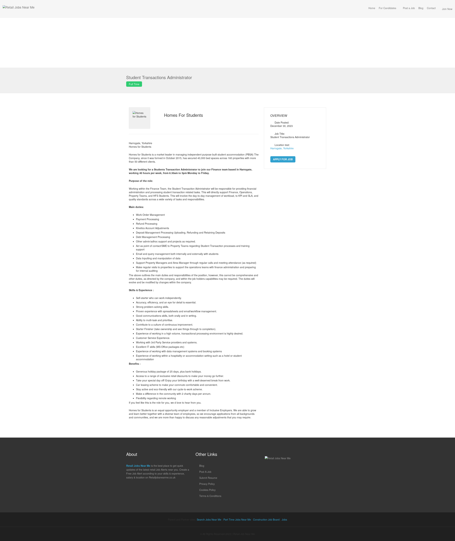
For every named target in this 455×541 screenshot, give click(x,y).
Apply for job (283, 159)
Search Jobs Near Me (209, 519)
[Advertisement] (227, 43)
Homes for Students (183, 115)
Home (371, 8)
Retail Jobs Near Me (138, 465)
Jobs (284, 519)
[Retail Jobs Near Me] (18, 9)
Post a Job (409, 8)
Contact (431, 8)
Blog (420, 8)
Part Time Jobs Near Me (237, 519)
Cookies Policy (207, 490)
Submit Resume (208, 478)
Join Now (447, 9)
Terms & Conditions (210, 496)
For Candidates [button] (387, 8)
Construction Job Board (266, 519)
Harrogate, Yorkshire (282, 148)
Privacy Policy (207, 484)
